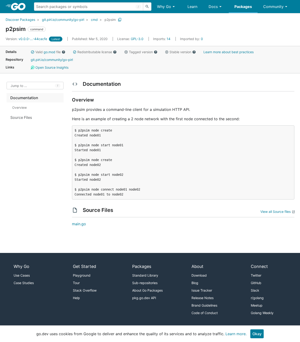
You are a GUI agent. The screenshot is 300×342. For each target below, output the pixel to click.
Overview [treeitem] (19, 107)
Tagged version (141, 52)
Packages (243, 6)
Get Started (84, 266)
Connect (259, 266)
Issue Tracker (201, 290)
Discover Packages (20, 20)
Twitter (256, 275)
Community (273, 6)
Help (76, 298)
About (197, 266)
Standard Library (145, 275)
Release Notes (202, 298)
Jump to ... (19, 86)
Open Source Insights (51, 67)
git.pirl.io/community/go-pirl (63, 20)
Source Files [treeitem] (21, 117)
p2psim (110, 20)
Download (199, 275)
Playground (81, 275)
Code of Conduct (204, 313)
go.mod (49, 52)
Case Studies (24, 283)
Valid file (48, 52)
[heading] (20, 6)
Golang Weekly (262, 313)
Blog (194, 283)
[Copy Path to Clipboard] (120, 20)
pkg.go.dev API (144, 298)
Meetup (256, 305)
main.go (79, 224)
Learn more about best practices (228, 52)
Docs (213, 6)
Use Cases (22, 275)
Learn (192, 6)
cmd (94, 20)
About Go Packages (147, 290)
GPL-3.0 (137, 39)
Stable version (180, 52)
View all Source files (275, 212)
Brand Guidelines (204, 305)
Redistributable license (94, 52)
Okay (257, 333)
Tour (76, 283)
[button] (32, 52)
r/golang (257, 298)
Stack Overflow (85, 290)
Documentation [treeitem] (24, 97)
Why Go (164, 6)
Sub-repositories (145, 283)
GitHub (256, 283)
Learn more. (236, 333)
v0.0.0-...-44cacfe (27, 39)
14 (162, 39)
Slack (255, 290)
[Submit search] (147, 6)
